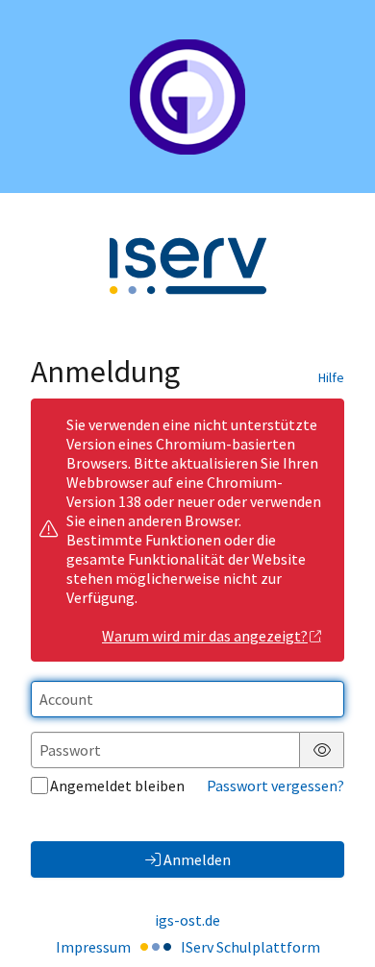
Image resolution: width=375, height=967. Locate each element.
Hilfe (331, 377)
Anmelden (197, 859)
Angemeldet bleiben (117, 785)
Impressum (93, 946)
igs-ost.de (187, 920)
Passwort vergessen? (275, 785)
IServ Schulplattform (250, 946)
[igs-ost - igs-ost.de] (187, 97)
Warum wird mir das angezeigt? (205, 635)
